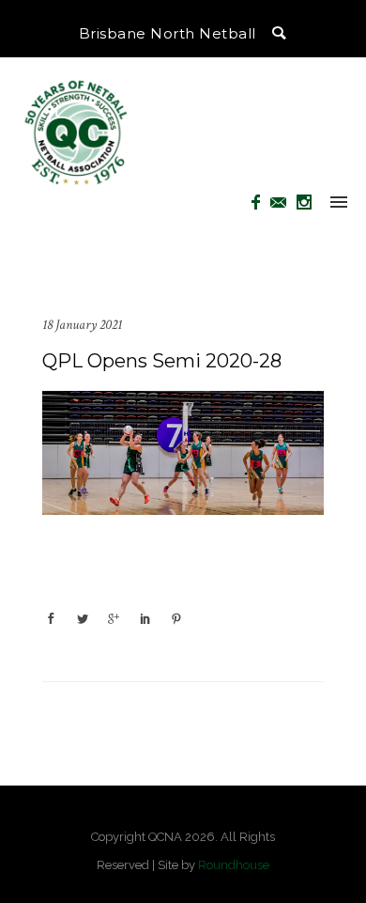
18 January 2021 (82, 325)
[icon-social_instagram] (305, 202)
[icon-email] (283, 202)
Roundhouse (233, 865)
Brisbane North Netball (167, 33)
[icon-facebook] (261, 202)
